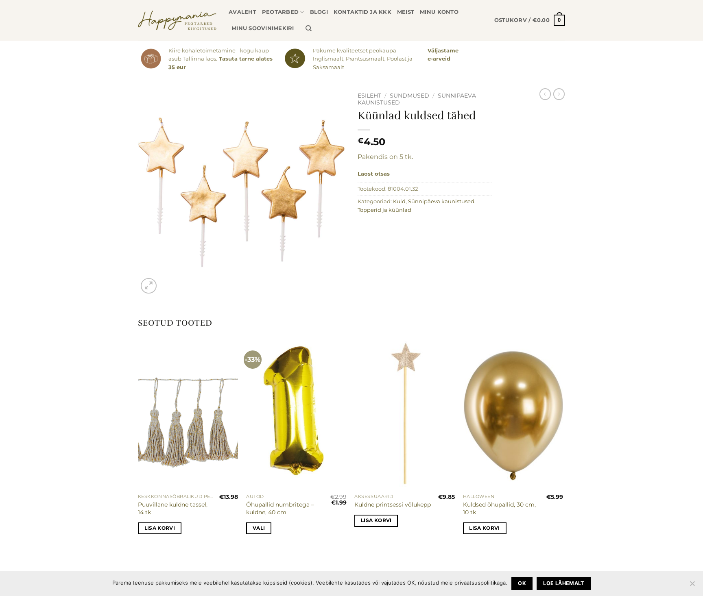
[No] (692, 585)
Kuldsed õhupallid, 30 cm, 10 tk (499, 508)
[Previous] (138, 443)
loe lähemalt (563, 583)
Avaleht (242, 12)
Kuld (399, 201)
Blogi (319, 12)
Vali (259, 528)
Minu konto (439, 12)
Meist (405, 12)
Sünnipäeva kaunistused (441, 201)
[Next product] (545, 94)
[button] (529, 20)
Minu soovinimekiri (262, 28)
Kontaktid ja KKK (362, 12)
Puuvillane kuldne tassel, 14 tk (172, 508)
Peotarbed (280, 12)
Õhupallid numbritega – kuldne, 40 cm (280, 508)
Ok (522, 583)
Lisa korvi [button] (159, 528)
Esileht (369, 95)
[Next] (563, 443)
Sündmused (409, 95)
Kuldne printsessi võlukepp (392, 504)
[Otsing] (309, 28)
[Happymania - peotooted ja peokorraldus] (177, 20)
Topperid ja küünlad (384, 210)
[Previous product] (559, 94)
